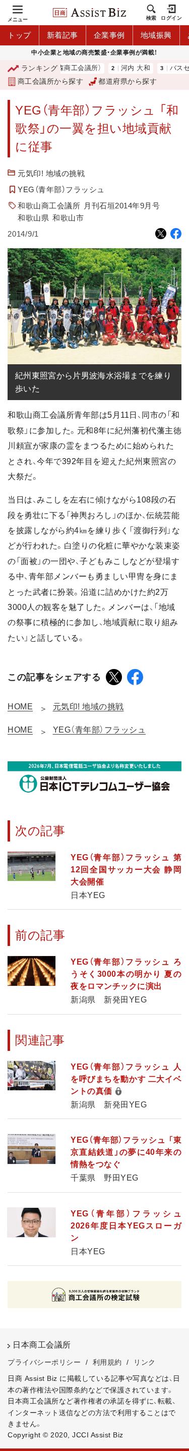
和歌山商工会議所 (49, 205)
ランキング (39, 68)
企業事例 (109, 35)
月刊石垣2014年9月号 (122, 205)
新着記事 (62, 35)
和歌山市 (68, 217)
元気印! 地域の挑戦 (51, 173)
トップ (19, 35)
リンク (145, 1362)
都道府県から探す (127, 81)
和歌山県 (33, 217)
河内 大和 (122, 68)
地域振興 (156, 35)
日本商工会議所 (42, 1345)
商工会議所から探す (50, 81)
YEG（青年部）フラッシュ (61, 189)
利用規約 (107, 1362)
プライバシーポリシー (44, 1362)
